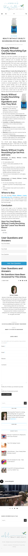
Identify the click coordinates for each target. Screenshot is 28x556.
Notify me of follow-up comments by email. (12, 386)
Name (3, 346)
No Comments (20, 44)
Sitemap (14, 546)
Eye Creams (14, 36)
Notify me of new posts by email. (9, 391)
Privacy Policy (22, 545)
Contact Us (10, 545)
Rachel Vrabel (5, 280)
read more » (13, 419)
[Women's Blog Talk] (14, 5)
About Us (5, 545)
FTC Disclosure (16, 545)
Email (3, 352)
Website (3, 358)
